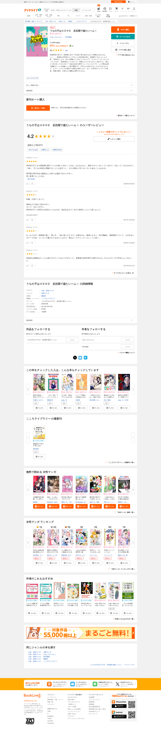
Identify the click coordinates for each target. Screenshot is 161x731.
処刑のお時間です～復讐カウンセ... (123, 397)
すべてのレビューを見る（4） (124, 273)
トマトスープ (108, 555)
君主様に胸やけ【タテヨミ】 (66, 498)
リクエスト (71, 716)
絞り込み (46, 10)
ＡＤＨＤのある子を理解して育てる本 (72, 605)
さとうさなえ (100, 400)
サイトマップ (93, 714)
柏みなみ (129, 555)
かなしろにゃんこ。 (57, 37)
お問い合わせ (72, 714)
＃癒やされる (57, 150)
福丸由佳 (36, 449)
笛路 (97, 502)
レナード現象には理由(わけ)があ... (81, 397)
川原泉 (78, 400)
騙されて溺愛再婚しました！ (81, 498)
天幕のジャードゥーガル (109, 551)
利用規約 (91, 704)
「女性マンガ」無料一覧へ (125, 512)
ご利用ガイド (133, 16)
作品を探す (71, 699)
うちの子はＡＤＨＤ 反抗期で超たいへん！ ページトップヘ (113, 664)
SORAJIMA (73, 502)
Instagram (50, 716)
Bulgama (50, 502)
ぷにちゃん (85, 555)
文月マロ (78, 555)
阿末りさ (106, 502)
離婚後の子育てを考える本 (38, 445)
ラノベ (78, 16)
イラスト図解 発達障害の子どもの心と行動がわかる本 (31, 606)
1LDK (126, 400)
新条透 (35, 502)
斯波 (109, 400)
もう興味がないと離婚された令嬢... (66, 552)
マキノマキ (93, 555)
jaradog (86, 502)
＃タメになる (33, 150)
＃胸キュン (45, 150)
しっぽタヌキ (115, 502)
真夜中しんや (122, 502)
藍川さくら (50, 555)
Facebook (50, 723)
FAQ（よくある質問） (75, 709)
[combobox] (61, 10)
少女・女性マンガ (48, 15)
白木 (105, 400)
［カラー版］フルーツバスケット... (52, 397)
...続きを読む (30, 179)
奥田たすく (64, 502)
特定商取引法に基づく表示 (97, 709)
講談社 (43, 296)
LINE (49, 711)
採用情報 (91, 702)
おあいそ (121, 400)
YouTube (50, 721)
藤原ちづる (121, 555)
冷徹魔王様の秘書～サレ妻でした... (38, 499)
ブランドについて (94, 699)
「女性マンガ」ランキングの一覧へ (122, 569)
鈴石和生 (36, 555)
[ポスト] (75, 357)
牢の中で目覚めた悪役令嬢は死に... (123, 499)
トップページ (51, 697)
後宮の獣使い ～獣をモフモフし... (39, 396)
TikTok (49, 718)
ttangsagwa (79, 502)
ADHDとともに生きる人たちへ (59, 604)
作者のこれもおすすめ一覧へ (125, 619)
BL (59, 15)
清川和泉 (92, 400)
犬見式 (35, 400)
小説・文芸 (88, 16)
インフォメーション (74, 711)
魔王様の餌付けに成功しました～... (95, 499)
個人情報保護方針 (94, 706)
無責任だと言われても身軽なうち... (109, 397)
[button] (39, 408)
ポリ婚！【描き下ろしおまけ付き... (66, 397)
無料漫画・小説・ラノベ (55, 699)
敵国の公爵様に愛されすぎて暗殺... (52, 552)
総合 (28, 16)
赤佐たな (92, 502)
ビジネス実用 (98, 15)
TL (68, 16)
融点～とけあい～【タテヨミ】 (52, 498)
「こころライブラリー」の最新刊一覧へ (121, 462)
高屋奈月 (50, 400)
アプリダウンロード (74, 702)
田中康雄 (68, 37)
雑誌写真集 (108, 15)
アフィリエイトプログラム (76, 718)
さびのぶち (71, 555)
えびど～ (41, 400)
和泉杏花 (64, 555)
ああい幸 (64, 400)
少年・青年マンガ (38, 15)
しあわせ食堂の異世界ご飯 (81, 551)
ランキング (50, 704)
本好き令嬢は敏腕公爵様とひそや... (38, 552)
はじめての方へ (123, 16)
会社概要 (91, 697)
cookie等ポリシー (94, 711)
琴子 (56, 555)
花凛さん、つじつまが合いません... (95, 552)
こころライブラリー (48, 298)
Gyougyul (57, 502)
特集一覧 (50, 702)
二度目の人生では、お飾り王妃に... (95, 397)
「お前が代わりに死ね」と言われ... (109, 499)
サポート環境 (72, 706)
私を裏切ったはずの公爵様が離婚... (123, 552)
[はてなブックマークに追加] (85, 359)
